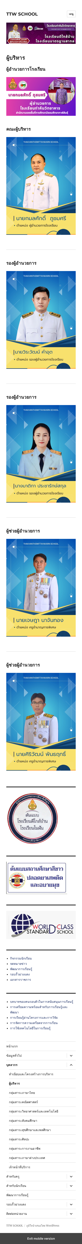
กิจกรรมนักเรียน (21, 958)
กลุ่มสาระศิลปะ (19, 1139)
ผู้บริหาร (14, 1083)
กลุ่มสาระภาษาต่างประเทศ (27, 1158)
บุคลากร (12, 1065)
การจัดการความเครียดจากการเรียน (34, 1023)
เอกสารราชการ (20, 979)
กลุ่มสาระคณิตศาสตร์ (23, 1102)
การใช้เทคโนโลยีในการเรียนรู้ (30, 1028)
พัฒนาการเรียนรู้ (21, 969)
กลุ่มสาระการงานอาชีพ (24, 1148)
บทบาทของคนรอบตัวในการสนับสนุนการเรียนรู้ (41, 1002)
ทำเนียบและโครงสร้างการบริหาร (31, 1074)
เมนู (71, 13)
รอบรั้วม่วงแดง (20, 974)
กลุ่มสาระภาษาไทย (22, 1093)
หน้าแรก (12, 1046)
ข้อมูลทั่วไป (14, 1055)
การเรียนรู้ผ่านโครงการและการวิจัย (34, 1017)
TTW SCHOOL (22, 14)
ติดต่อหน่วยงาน (16, 1214)
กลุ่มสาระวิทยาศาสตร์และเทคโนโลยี (33, 1111)
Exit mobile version (41, 1238)
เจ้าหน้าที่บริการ (19, 1167)
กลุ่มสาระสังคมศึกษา (23, 1121)
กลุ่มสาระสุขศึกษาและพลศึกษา (30, 1130)
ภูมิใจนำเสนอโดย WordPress (42, 1225)
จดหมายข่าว (18, 964)
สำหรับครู (12, 1176)
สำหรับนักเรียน (16, 1186)
